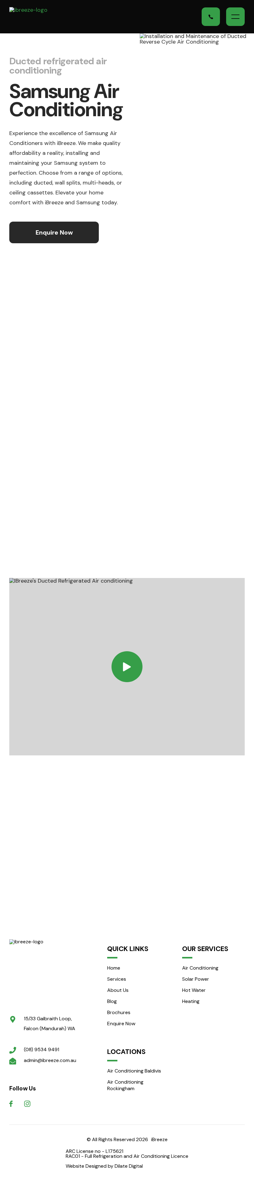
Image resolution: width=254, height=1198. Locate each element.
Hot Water (194, 990)
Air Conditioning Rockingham (125, 1085)
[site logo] (41, 971)
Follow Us (22, 1088)
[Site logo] (41, 16)
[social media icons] (11, 1104)
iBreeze (159, 1139)
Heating (190, 1001)
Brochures (118, 1012)
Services (116, 979)
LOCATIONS (126, 1051)
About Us (118, 990)
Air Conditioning (200, 968)
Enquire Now (121, 1023)
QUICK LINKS (127, 948)
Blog (112, 1001)
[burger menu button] (235, 16)
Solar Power (195, 979)
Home (113, 968)
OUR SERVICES (205, 948)
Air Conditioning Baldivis (134, 1071)
